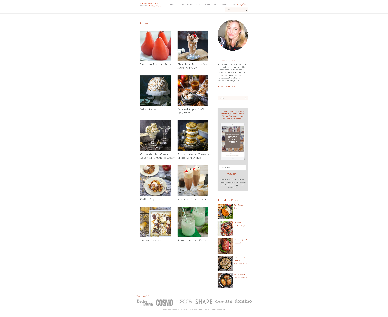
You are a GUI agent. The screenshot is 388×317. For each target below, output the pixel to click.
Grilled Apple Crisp (152, 199)
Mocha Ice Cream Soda (192, 199)
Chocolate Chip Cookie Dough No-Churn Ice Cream (157, 156)
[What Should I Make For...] (151, 5)
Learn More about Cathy (226, 86)
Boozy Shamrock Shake (192, 241)
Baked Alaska (148, 110)
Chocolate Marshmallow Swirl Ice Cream (193, 66)
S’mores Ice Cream (151, 241)
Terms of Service (218, 310)
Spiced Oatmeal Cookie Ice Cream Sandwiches (194, 156)
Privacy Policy (204, 310)
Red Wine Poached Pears (155, 65)
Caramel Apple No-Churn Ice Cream (194, 111)
